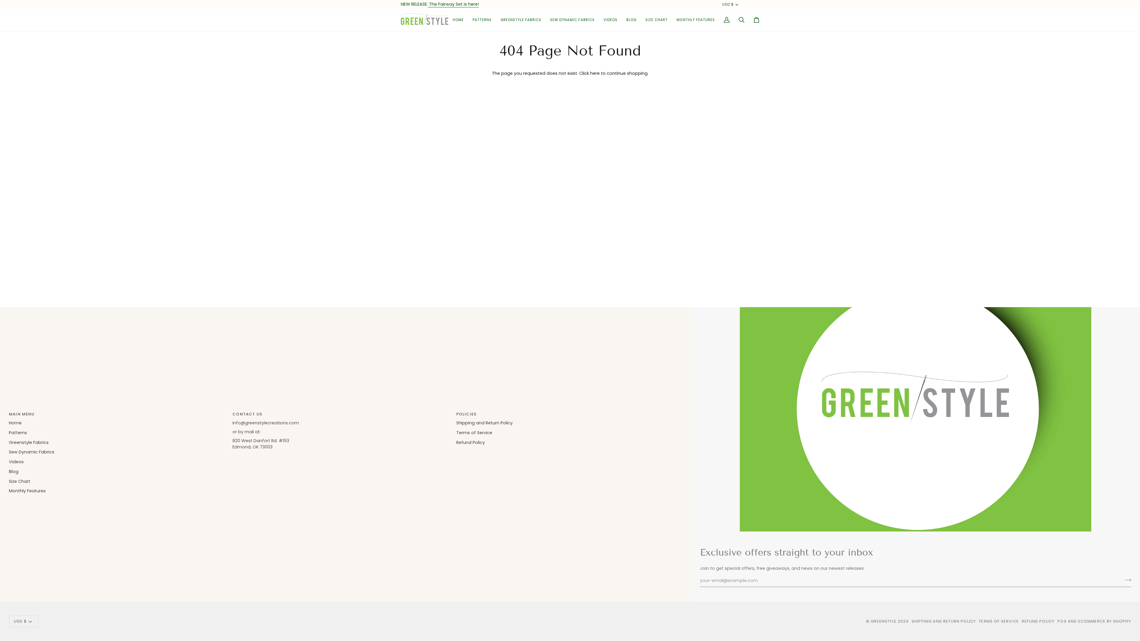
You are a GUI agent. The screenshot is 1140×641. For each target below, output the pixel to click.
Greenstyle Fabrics (29, 442)
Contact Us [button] (247, 414)
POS (1062, 621)
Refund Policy (470, 442)
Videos (16, 462)
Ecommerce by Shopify (1104, 621)
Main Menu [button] (22, 414)
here (595, 73)
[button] (482, 20)
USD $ (728, 4)
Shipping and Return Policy (484, 423)
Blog (13, 472)
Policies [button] (466, 414)
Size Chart (19, 481)
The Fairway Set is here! (453, 4)
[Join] (1126, 580)
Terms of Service (474, 433)
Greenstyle (884, 621)
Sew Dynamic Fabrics (31, 452)
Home (15, 423)
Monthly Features (27, 491)
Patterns (18, 433)
